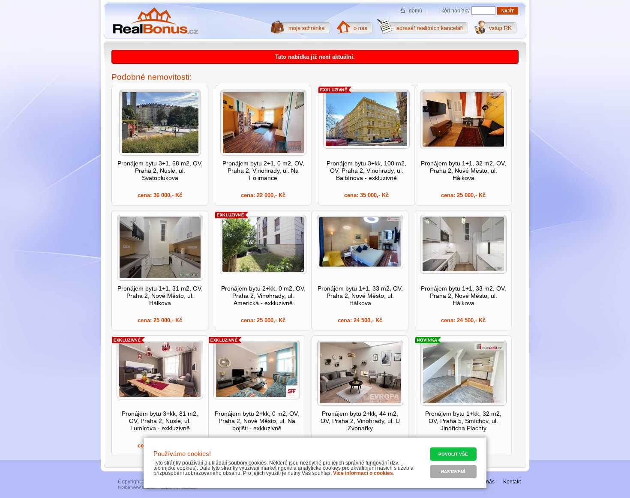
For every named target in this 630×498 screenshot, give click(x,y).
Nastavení (453, 471)
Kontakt (512, 481)
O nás (488, 481)
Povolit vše (453, 454)
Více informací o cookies (363, 473)
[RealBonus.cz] (155, 21)
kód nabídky (455, 10)
